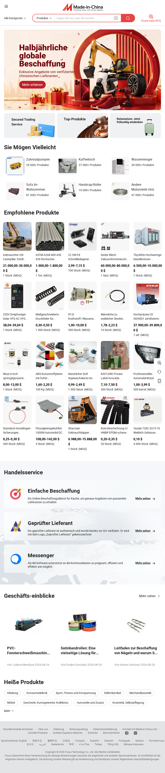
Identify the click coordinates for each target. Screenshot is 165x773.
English (23, 740)
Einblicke (93, 732)
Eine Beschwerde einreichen (18, 729)
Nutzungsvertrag (78, 729)
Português (124, 740)
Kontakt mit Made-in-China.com (140, 729)
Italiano (139, 740)
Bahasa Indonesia (133, 744)
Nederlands (57, 744)
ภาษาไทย (84, 744)
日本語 (66, 740)
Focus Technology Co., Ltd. (79, 751)
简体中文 (37, 740)
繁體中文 (52, 740)
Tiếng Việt (113, 744)
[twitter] (135, 732)
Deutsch (108, 740)
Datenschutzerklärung (105, 729)
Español (94, 740)
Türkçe (98, 744)
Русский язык (156, 740)
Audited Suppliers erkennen (67, 732)
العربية (42, 744)
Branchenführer (111, 732)
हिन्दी (71, 744)
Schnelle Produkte (37, 732)
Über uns (43, 729)
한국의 (30, 744)
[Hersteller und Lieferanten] (82, 7)
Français (80, 740)
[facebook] (126, 732)
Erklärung (59, 729)
